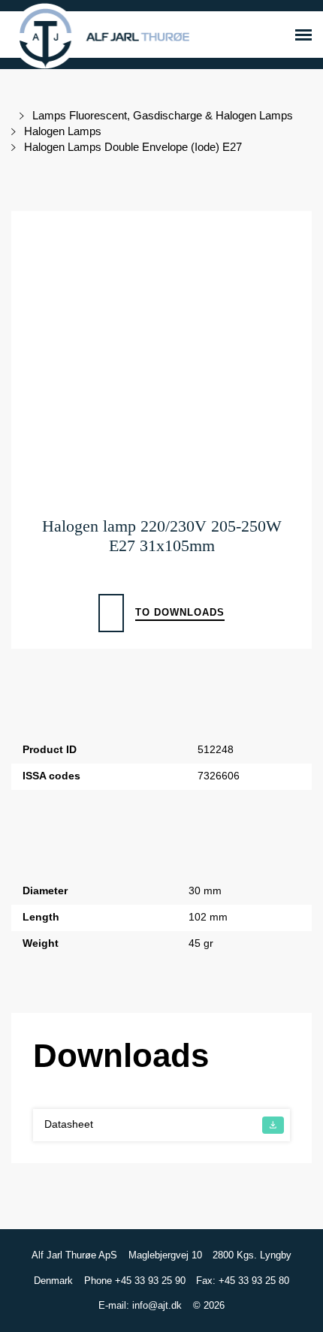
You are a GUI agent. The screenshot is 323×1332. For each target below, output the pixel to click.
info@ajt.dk (157, 1305)
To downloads (180, 612)
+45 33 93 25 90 (150, 1280)
